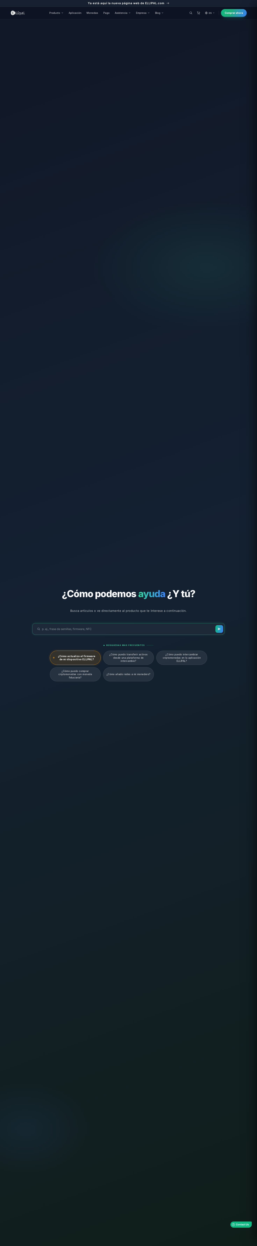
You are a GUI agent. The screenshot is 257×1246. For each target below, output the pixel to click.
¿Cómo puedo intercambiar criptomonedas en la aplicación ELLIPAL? (182, 657)
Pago (106, 12)
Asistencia (121, 12)
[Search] (219, 629)
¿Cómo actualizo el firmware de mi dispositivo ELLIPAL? (76, 658)
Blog (157, 12)
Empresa (141, 12)
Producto (54, 12)
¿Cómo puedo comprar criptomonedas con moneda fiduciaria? (75, 674)
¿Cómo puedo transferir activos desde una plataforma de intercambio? (128, 657)
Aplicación (75, 12)
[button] (191, 13)
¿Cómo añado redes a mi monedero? (128, 674)
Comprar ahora (234, 13)
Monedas (92, 12)
